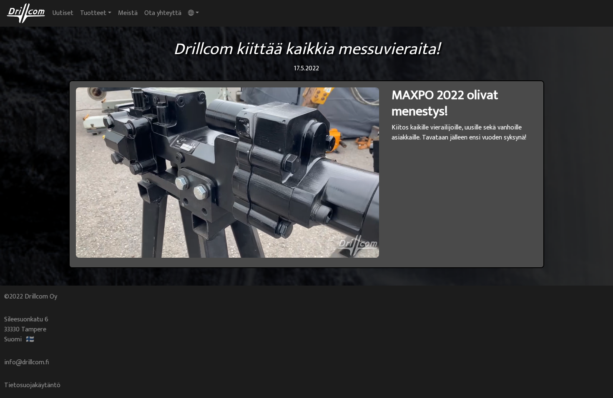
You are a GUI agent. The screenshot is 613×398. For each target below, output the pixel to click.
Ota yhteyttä (162, 13)
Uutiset (65, 13)
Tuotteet (93, 13)
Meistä (128, 13)
